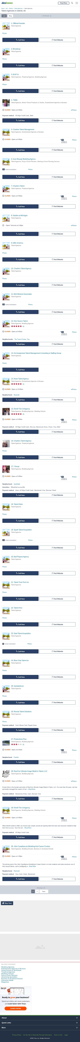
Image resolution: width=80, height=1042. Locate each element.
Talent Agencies (18, 8)
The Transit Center (20, 339)
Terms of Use (58, 1035)
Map (10, 16)
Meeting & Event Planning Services (49, 161)
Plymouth (17, 871)
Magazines (5, 982)
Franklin (16, 757)
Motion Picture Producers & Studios (33, 102)
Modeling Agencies (41, 77)
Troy (28, 339)
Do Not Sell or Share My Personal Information (37, 1035)
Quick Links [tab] (6, 1023)
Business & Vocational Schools (43, 849)
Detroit (11, 8)
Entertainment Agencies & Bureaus (56, 102)
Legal (66, 1035)
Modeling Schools (40, 411)
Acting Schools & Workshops (11, 970)
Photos (4, 33)
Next (43, 891)
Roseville (16, 395)
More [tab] (4, 1028)
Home (2, 8)
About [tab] (4, 1018)
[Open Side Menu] (77, 3)
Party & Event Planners (29, 161)
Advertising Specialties (9, 977)
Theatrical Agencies (28, 77)
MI (6, 8)
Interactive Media (7, 980)
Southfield (17, 484)
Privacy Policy (16, 1035)
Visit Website (58, 40)
